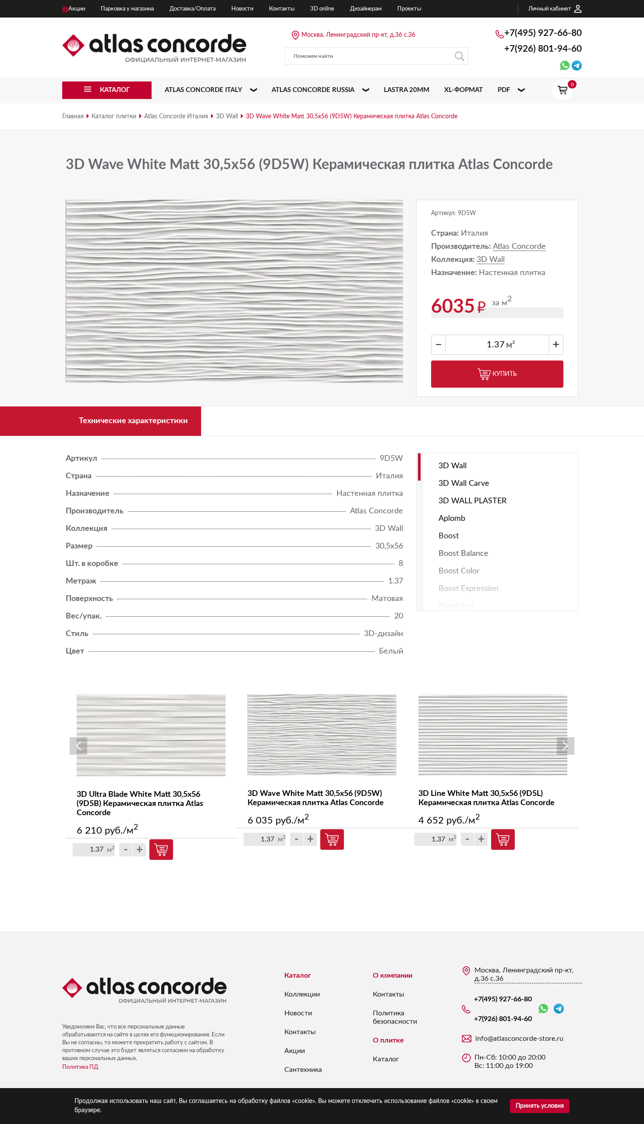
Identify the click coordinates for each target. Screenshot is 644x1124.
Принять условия (540, 1106)
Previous (78, 746)
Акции (294, 1050)
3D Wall (227, 116)
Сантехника (303, 1069)
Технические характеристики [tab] (133, 421)
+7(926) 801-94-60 (543, 48)
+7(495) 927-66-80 (543, 33)
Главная (73, 116)
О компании (392, 975)
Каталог (297, 975)
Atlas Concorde (519, 247)
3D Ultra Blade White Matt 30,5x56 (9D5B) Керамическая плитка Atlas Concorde (140, 804)
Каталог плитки (114, 116)
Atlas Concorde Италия (176, 116)
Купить (504, 374)
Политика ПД (80, 1067)
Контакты (300, 1032)
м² (510, 345)
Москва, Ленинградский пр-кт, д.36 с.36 (358, 35)
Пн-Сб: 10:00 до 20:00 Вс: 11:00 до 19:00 (509, 1061)
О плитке (388, 1040)
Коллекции (302, 994)
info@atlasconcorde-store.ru (519, 1038)
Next (565, 746)
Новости (298, 1013)
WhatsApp (545, 1009)
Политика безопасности (395, 1017)
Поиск (459, 56)
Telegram (559, 1009)
